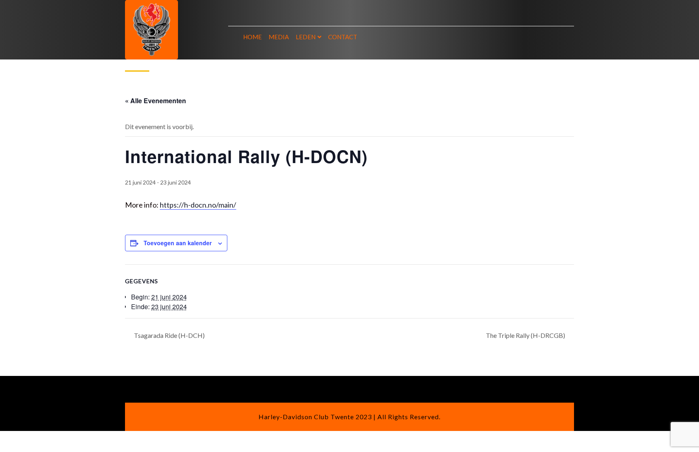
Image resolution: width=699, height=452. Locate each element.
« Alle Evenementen (155, 100)
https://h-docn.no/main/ (198, 204)
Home (252, 36)
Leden (306, 36)
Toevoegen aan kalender (178, 243)
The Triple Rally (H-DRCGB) (526, 335)
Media (279, 36)
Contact (342, 36)
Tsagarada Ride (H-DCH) (169, 335)
